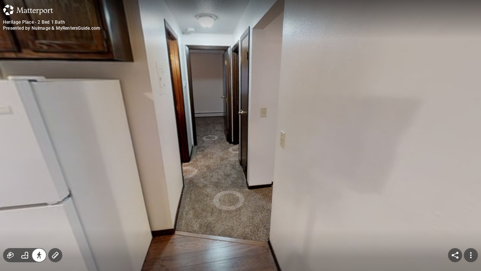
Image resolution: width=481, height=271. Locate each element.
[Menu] (471, 255)
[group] (25, 255)
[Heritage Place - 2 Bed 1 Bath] (240, 135)
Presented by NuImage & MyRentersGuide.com (51, 28)
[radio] (10, 255)
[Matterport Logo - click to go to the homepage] (28, 10)
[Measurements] (55, 255)
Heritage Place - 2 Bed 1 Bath (34, 22)
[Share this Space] (455, 255)
